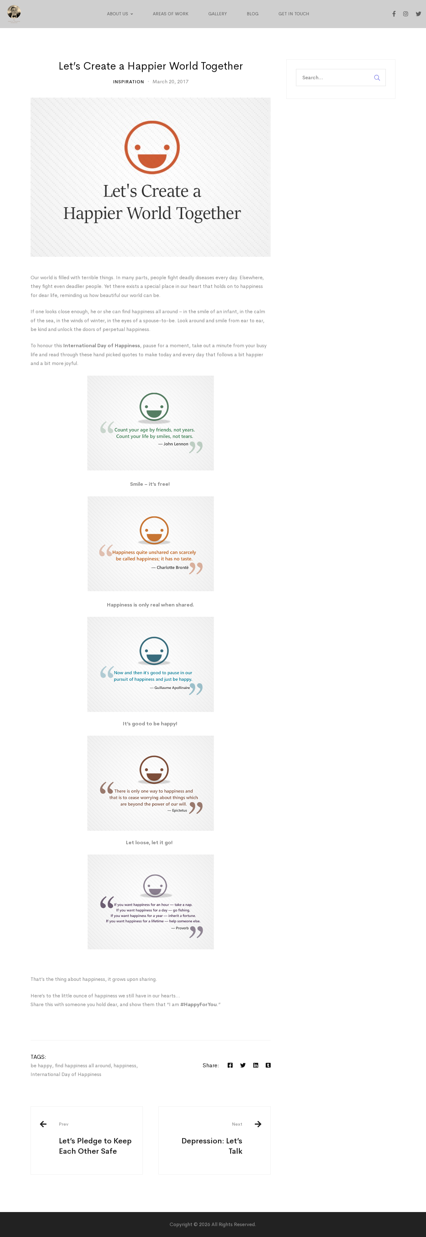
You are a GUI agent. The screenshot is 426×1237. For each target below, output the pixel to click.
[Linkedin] (255, 1065)
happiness (125, 1065)
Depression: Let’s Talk (212, 1138)
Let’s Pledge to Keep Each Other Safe (95, 1138)
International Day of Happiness (66, 1074)
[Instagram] (405, 14)
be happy (41, 1065)
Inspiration (128, 82)
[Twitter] (418, 14)
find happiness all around (83, 1065)
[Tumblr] (268, 1065)
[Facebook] (394, 14)
